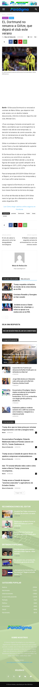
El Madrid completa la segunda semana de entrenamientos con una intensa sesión (28, 241)
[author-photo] (20, 263)
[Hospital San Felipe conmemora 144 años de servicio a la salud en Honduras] (7, 514)
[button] (3, 9)
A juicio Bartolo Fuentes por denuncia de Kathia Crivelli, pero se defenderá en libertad (24, 370)
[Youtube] (31, 676)
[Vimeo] (19, 676)
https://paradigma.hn (19, 268)
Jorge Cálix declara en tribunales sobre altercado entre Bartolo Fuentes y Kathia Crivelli (23, 381)
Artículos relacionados (10, 279)
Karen (5, 362)
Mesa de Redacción (7, 447)
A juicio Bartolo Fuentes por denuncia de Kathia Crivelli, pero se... (25, 534)
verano (5, 216)
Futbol (28, 213)
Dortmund (21, 213)
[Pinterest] (20, 42)
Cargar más (18, 493)
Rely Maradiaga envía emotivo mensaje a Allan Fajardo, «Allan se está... (24, 551)
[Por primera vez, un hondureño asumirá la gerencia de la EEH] (7, 562)
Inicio (3, 14)
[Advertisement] (19, 91)
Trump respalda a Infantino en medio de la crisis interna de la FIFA (25, 286)
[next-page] (6, 317)
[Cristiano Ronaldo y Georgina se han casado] (7, 297)
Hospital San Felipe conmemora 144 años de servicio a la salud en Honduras (19, 357)
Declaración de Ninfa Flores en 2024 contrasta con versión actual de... (24, 524)
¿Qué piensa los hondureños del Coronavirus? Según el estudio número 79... (25, 572)
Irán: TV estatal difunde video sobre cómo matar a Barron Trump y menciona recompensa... (19, 468)
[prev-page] (3, 317)
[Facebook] (11, 42)
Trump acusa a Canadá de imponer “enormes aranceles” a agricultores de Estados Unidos (17, 482)
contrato (13, 213)
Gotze (33, 213)
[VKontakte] (25, 676)
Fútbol (11, 18)
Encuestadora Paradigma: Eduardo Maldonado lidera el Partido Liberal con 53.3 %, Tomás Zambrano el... (17, 441)
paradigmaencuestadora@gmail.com (19, 662)
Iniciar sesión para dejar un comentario (19, 331)
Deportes (9, 14)
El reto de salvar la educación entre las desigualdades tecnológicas (9, 241)
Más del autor (25, 279)
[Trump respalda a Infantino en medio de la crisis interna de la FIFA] (7, 287)
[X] (15, 42)
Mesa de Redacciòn (9, 37)
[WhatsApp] (25, 42)
